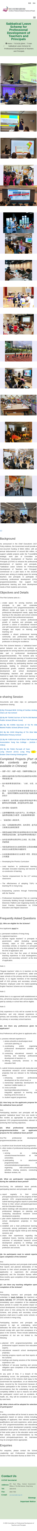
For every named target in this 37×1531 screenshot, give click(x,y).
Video (2, 745)
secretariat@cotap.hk (15, 1495)
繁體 (29, 3)
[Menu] (34, 17)
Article (32, 742)
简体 (34, 3)
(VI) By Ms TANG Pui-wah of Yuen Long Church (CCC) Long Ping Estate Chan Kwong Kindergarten (15, 751)
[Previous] (0, 531)
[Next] (1, 531)
